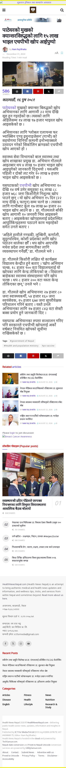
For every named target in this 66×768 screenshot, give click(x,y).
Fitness (27, 695)
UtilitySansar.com (33, 748)
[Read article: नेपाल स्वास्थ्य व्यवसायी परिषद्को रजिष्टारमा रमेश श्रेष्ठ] (10, 406)
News (48, 695)
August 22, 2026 (45, 396)
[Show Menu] (3, 10)
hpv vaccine (48, 345)
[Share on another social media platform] (59, 91)
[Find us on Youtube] (28, 644)
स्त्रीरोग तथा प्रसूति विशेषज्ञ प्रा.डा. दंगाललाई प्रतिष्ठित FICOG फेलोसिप (38, 376)
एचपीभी (26, 185)
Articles (6, 695)
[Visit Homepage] (33, 10)
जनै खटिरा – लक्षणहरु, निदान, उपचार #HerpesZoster (35, 536)
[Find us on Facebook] (5, 644)
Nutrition (50, 699)
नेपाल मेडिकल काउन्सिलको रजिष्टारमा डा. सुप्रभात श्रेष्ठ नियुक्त (28, 665)
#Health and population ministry (21, 345)
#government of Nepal (22, 341)
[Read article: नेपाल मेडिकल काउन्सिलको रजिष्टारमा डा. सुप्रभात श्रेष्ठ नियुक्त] (10, 392)
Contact (14, 752)
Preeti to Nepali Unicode (39, 744)
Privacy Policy (28, 755)
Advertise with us (45, 752)
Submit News (27, 752)
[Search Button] (62, 10)
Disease (6, 699)
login (12, 432)
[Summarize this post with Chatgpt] (17, 91)
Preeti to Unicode (10, 755)
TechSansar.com (9, 741)
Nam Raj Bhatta (19, 49)
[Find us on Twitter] (13, 644)
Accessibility (8, 758)
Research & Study (51, 706)
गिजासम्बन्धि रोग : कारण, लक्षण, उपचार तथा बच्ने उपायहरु (36, 546)
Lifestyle (28, 704)
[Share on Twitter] (49, 91)
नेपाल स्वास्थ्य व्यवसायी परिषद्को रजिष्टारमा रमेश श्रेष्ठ (24, 670)
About (5, 752)
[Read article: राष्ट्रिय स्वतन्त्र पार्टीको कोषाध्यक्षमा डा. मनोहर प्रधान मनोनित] (10, 420)
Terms (41, 755)
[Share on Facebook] (27, 91)
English (6, 704)
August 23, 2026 (45, 382)
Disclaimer (52, 755)
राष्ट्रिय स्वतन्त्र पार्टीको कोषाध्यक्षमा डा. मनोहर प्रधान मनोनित (27, 676)
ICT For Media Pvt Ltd (24, 732)
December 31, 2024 (16, 54)
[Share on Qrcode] (38, 91)
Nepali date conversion (13, 744)
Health (27, 699)
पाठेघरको (9, 107)
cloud (37, 738)
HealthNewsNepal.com (14, 584)
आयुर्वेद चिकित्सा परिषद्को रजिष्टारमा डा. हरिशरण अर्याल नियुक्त (29, 681)
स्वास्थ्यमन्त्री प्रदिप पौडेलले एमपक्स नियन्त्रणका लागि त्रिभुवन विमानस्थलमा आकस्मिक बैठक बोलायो (24, 504)
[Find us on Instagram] (21, 644)
